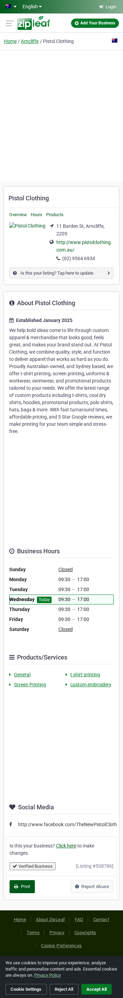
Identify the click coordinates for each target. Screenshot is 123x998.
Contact (101, 919)
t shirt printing (85, 674)
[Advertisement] (61, 115)
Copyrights (85, 932)
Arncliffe (30, 41)
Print (24, 886)
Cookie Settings (26, 989)
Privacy (57, 932)
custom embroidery (90, 684)
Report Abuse (94, 886)
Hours (36, 214)
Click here (66, 846)
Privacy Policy (47, 975)
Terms (33, 932)
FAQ (79, 919)
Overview (18, 214)
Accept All (96, 989)
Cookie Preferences (61, 945)
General (22, 674)
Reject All (64, 989)
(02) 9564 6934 (78, 258)
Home (10, 41)
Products (55, 214)
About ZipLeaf (50, 919)
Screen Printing (30, 684)
